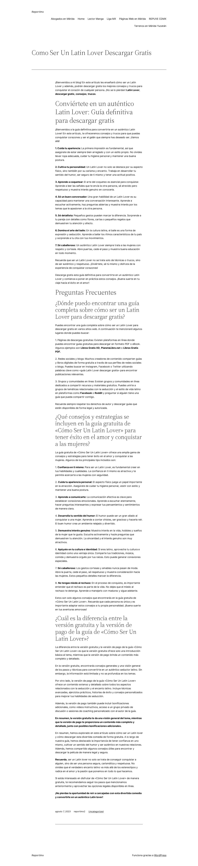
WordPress (160, 855)
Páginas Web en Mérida (132, 18)
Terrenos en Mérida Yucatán (150, 26)
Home (81, 18)
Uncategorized (96, 811)
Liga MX (111, 18)
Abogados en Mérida (62, 18)
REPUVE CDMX (157, 18)
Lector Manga (96, 18)
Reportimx (38, 11)
